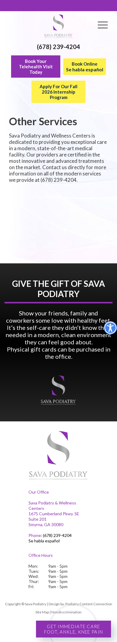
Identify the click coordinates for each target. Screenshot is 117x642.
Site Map (42, 612)
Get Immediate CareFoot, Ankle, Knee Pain (73, 629)
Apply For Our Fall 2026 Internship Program (58, 92)
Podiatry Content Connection (88, 604)
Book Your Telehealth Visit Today (36, 66)
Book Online (84, 66)
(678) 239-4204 (58, 46)
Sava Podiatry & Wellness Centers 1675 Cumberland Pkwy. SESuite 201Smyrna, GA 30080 (53, 513)
